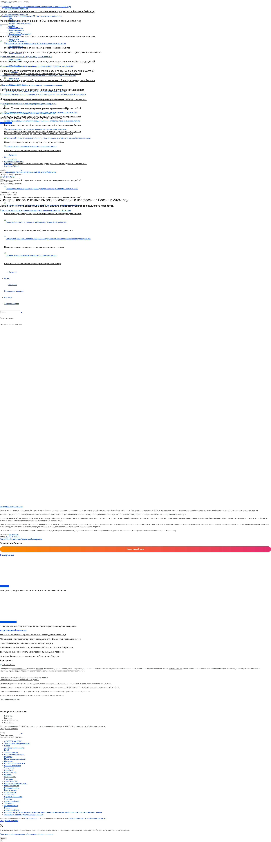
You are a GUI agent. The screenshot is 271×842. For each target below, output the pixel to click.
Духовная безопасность (14, 748)
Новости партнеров (8, 622)
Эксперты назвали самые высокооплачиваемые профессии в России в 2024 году (47, 11)
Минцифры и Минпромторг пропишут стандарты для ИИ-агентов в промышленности (40, 639)
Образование (9, 768)
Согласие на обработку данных (40, 834)
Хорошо (3, 838)
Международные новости (15, 759)
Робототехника (10, 790)
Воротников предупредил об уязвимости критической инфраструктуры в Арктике (47, 80)
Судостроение (10, 792)
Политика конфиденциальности (13, 834)
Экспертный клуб (11, 801)
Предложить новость (9, 729)
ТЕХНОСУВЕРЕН (175, 669)
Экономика (9, 803)
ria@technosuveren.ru (96, 726)
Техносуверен (31, 726)
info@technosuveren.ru (77, 726)
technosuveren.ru (19, 669)
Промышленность (11, 788)
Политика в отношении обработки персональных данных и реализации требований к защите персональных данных (53, 812)
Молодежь (12, 192)
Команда (8, 718)
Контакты (8, 716)
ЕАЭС (6, 750)
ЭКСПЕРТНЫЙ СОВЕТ (13, 741)
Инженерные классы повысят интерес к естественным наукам (36, 99)
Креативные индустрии (14, 755)
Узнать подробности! (135, 549)
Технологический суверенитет (17, 743)
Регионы (8, 775)
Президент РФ (10, 772)
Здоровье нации (11, 752)
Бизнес (7, 157)
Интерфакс (13, 535)
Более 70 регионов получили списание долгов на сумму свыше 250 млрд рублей (47, 61)
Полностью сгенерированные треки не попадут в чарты (26, 643)
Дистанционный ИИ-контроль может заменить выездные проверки (32, 652)
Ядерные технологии (13, 797)
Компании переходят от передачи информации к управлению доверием (42, 89)
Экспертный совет (11, 166)
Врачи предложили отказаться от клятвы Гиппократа (31, 118)
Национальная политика (14, 162)
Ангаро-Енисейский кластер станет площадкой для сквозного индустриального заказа (50, 52)
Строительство (10, 781)
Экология (12, 155)
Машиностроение (11, 786)
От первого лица (11, 806)
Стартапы (12, 159)
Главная (3, 192)
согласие (39, 669)
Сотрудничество (11, 720)
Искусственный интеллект (15, 783)
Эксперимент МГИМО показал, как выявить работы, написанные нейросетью (36, 647)
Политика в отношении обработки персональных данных (24, 678)
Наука (6, 808)
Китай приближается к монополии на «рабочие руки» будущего (30, 656)
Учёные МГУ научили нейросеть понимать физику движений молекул (33, 634)
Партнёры (8, 164)
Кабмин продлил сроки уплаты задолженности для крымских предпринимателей (47, 70)
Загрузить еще (6, 123)
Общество (4, 586)
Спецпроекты (10, 777)
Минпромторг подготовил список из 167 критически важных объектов (40, 20)
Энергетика (9, 795)
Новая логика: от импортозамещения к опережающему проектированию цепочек (47, 36)
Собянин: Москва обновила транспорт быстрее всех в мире (35, 108)
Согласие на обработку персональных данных (19, 680)
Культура (8, 757)
